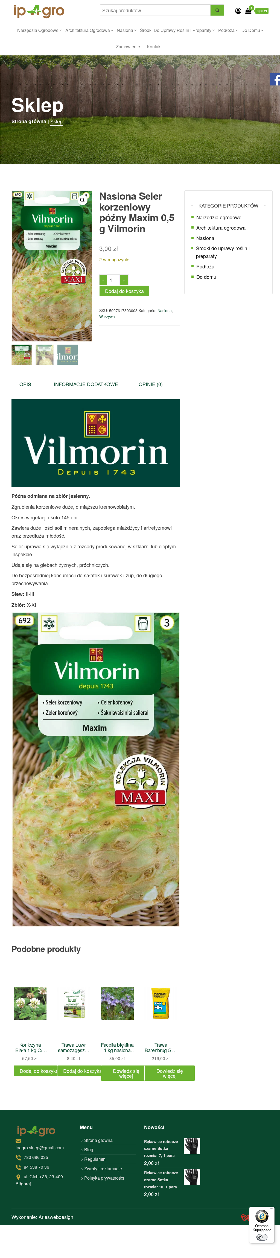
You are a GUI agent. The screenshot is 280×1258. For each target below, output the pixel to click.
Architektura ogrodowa (87, 30)
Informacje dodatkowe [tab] (86, 383)
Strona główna (98, 1140)
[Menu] (271, 1210)
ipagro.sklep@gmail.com (40, 1147)
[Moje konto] (238, 10)
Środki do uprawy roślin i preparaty (175, 30)
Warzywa (107, 316)
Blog (88, 1149)
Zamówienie (128, 46)
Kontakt (154, 46)
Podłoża (226, 30)
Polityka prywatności (104, 1178)
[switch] (261, 1237)
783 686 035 (36, 1157)
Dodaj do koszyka (124, 290)
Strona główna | (30, 121)
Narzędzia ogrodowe (38, 30)
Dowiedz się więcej (126, 1073)
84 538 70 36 (36, 1167)
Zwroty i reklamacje (103, 1168)
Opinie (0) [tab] (151, 383)
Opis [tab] (25, 383)
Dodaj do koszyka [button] (39, 1070)
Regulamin (95, 1159)
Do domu (250, 30)
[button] (83, 200)
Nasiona (125, 30)
